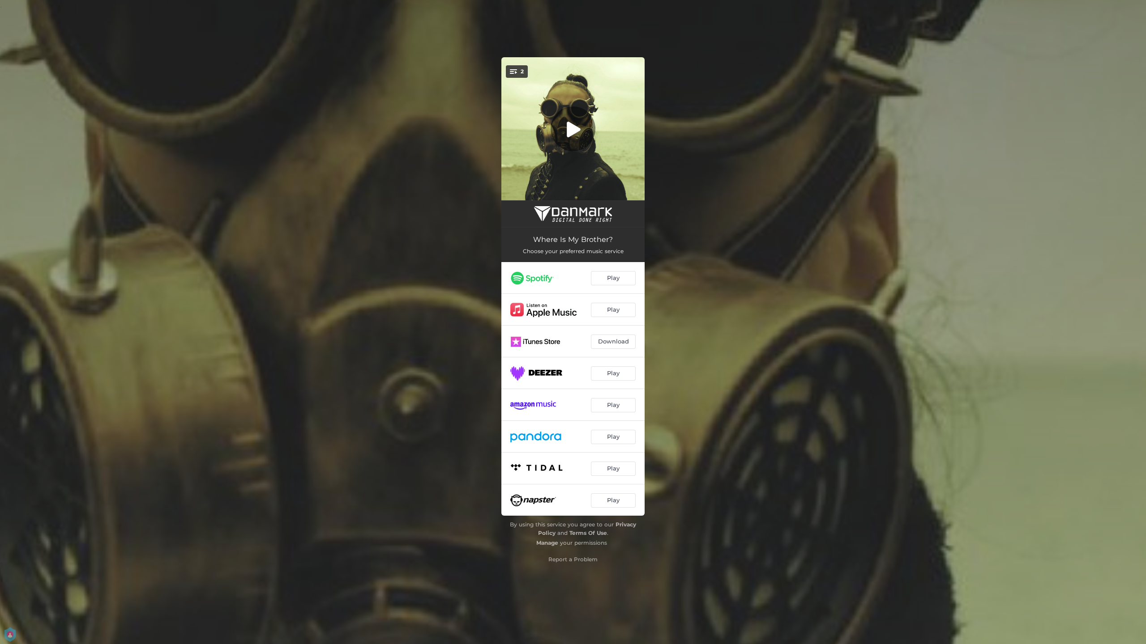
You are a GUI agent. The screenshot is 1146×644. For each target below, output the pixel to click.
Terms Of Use (588, 533)
